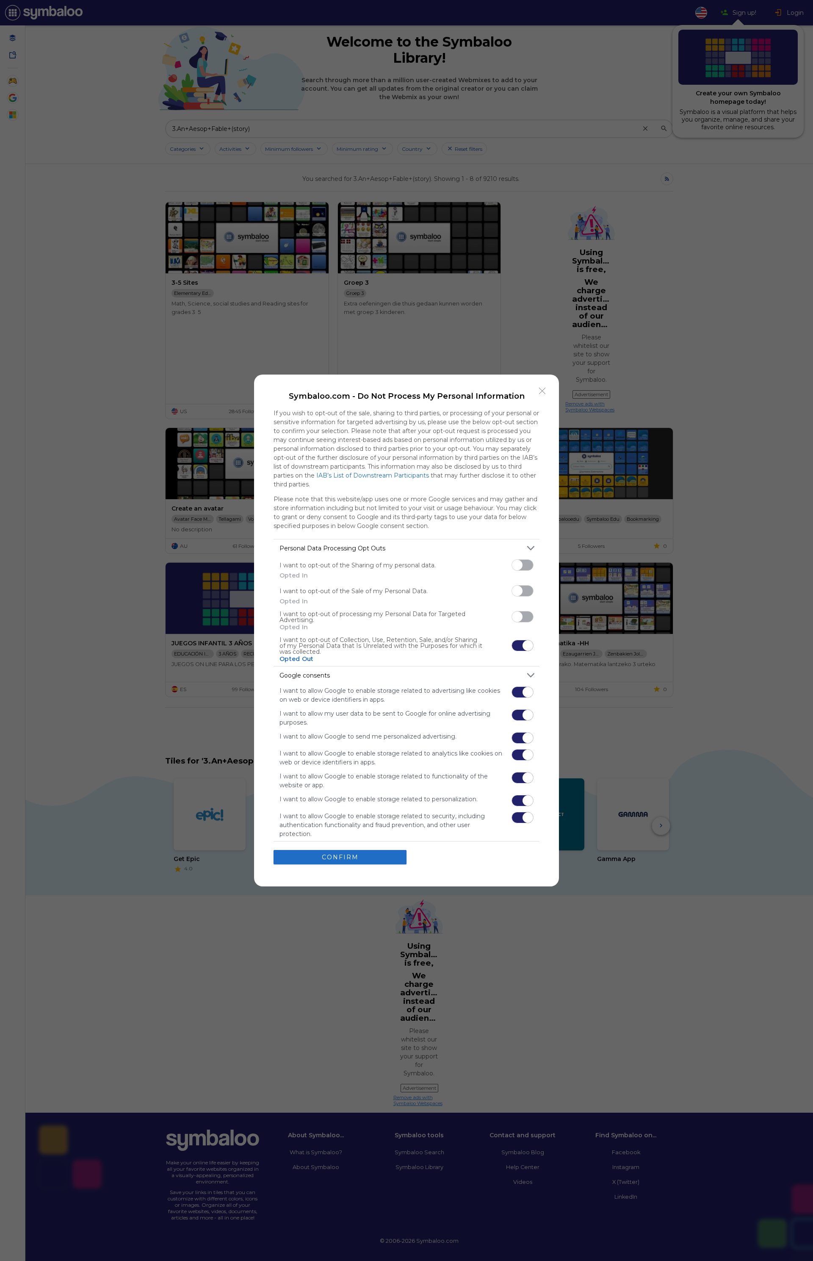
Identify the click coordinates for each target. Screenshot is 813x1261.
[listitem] (406, 548)
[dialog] (406, 630)
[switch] (523, 565)
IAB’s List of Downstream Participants (372, 475)
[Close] (542, 391)
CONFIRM (340, 857)
